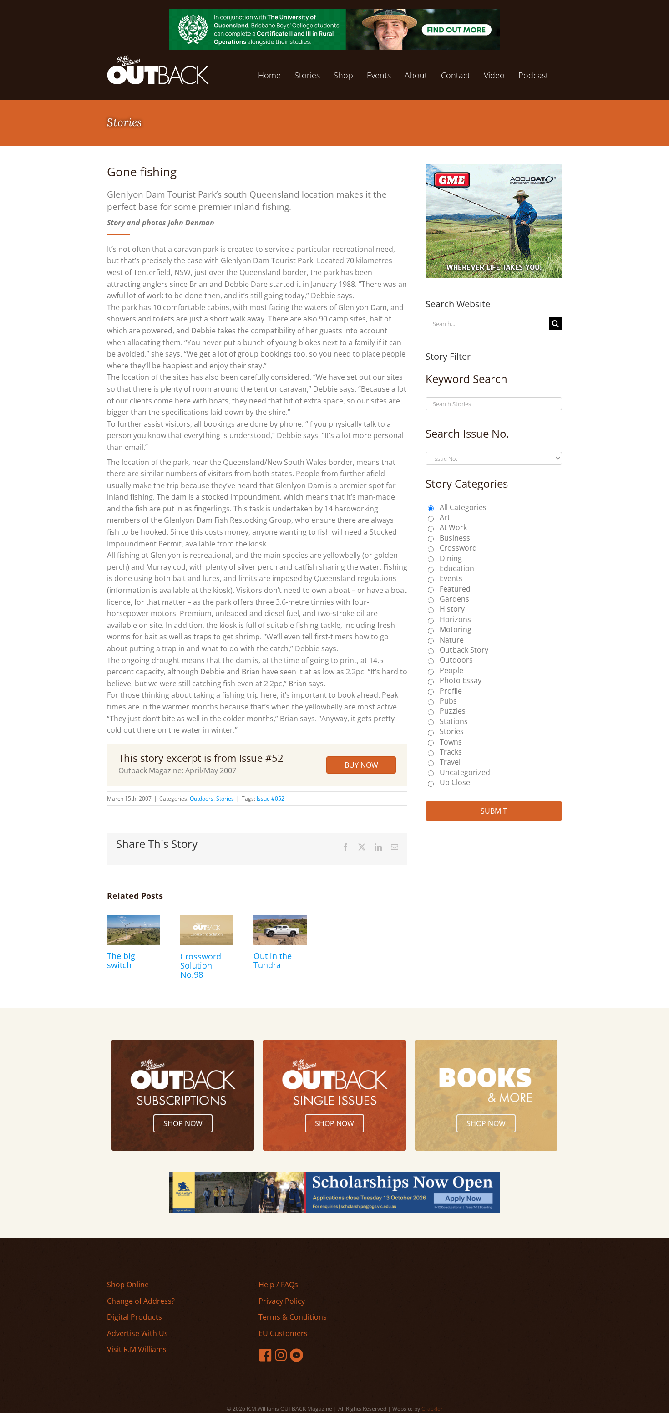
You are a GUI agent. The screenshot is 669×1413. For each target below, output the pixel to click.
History (452, 609)
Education (457, 568)
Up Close (455, 782)
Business (455, 538)
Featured (455, 589)
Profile (451, 691)
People (451, 670)
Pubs (448, 701)
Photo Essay (460, 680)
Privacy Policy (281, 1301)
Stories (225, 798)
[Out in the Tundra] (280, 920)
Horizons (455, 619)
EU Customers (283, 1333)
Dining (451, 558)
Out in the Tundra (272, 960)
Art (445, 517)
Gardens (454, 599)
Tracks (451, 752)
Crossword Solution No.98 (200, 965)
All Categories (463, 507)
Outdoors (201, 798)
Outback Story (464, 650)
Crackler (432, 1409)
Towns (451, 742)
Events (451, 578)
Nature (452, 640)
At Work (453, 527)
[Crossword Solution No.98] (206, 920)
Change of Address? (141, 1301)
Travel (450, 762)
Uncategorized (465, 772)
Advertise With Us (137, 1333)
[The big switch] (133, 920)
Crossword (458, 548)
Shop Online (128, 1285)
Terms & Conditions (292, 1317)
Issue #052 (270, 798)
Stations (454, 721)
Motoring (455, 629)
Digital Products (134, 1317)
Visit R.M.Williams (137, 1349)
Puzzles (453, 711)
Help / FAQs (278, 1285)
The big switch (121, 960)
